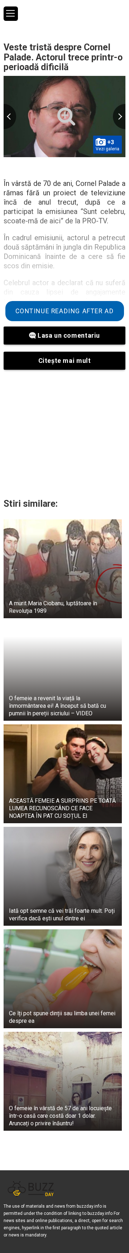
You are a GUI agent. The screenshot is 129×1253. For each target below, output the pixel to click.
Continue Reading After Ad (64, 311)
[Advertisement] (64, 434)
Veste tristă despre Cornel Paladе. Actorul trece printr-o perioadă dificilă (63, 57)
